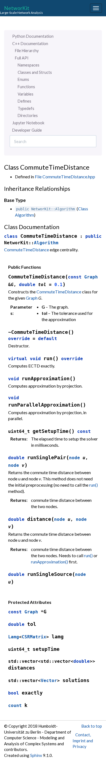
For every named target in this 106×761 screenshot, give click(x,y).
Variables (25, 94)
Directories (28, 115)
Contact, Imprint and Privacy (83, 740)
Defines (24, 101)
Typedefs (26, 108)
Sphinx (36, 755)
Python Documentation (33, 36)
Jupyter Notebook (28, 123)
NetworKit (16, 8)
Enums (23, 79)
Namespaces (28, 65)
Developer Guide (27, 130)
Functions (26, 86)
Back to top (91, 726)
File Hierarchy (27, 50)
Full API (22, 58)
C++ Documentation (30, 43)
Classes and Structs (35, 72)
